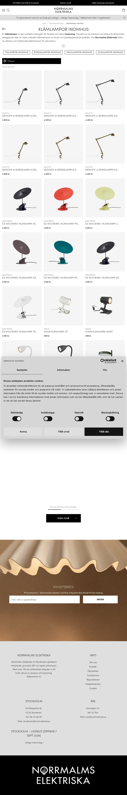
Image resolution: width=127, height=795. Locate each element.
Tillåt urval (63, 431)
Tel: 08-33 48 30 (34, 716)
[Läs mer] (63, 45)
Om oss (93, 662)
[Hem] (63, 10)
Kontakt (93, 666)
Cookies (93, 688)
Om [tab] (105, 370)
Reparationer (93, 679)
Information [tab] (63, 370)
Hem (44, 23)
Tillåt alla (104, 431)
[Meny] (3, 10)
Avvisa (23, 431)
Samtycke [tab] (22, 370)
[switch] (48, 418)
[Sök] (8, 10)
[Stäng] (124, 17)
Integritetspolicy (93, 683)
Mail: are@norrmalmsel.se (93, 716)
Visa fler (63, 518)
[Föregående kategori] (4, 29)
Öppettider (93, 670)
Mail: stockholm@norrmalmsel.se (34, 721)
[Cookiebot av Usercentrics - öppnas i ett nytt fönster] (102, 361)
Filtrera (11, 60)
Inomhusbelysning (56, 23)
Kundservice (93, 675)
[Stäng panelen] (122, 361)
